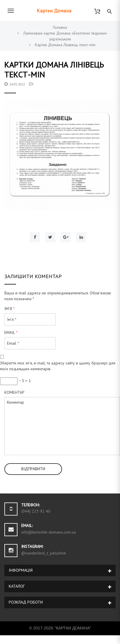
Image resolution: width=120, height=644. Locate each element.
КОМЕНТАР (14, 392)
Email (10, 332)
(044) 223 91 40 (35, 511)
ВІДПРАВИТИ (33, 468)
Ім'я (9, 308)
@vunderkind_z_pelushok (43, 553)
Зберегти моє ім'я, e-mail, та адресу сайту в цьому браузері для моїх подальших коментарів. (57, 365)
